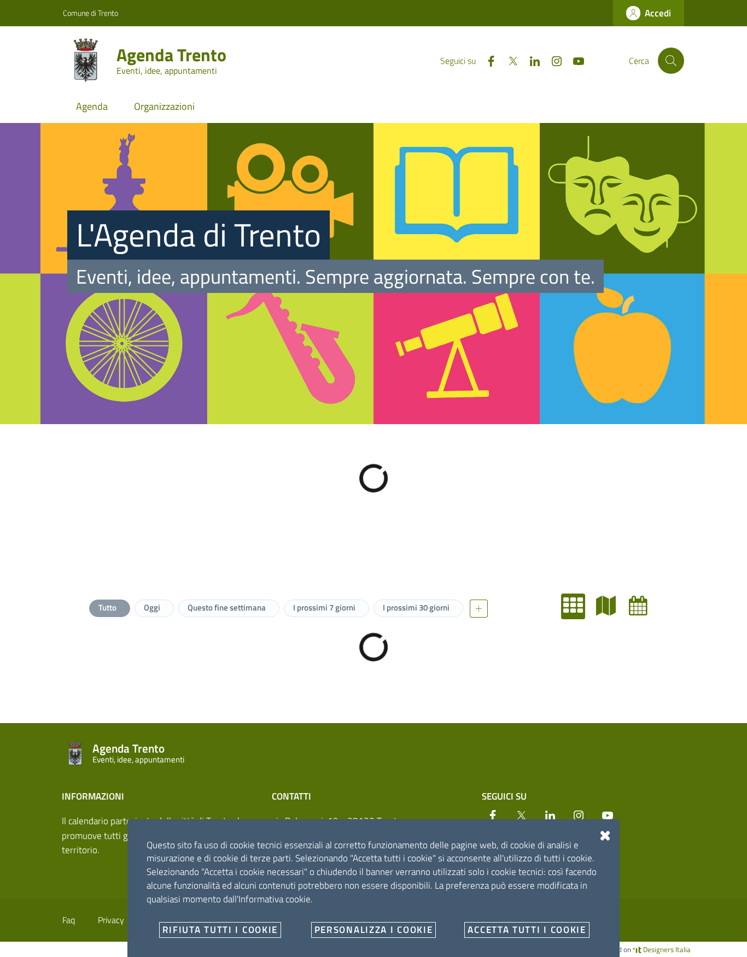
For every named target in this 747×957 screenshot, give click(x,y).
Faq (68, 919)
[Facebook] (487, 60)
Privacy (111, 919)
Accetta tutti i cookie (527, 930)
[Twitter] (509, 60)
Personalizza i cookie (373, 930)
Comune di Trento (90, 13)
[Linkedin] (530, 60)
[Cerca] (671, 61)
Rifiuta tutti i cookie (220, 930)
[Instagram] (552, 60)
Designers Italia (666, 949)
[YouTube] (574, 60)
